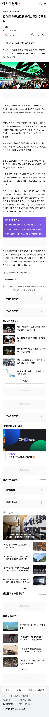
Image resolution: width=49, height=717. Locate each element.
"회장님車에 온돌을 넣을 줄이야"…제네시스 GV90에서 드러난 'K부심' (32, 650)
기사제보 (23, 700)
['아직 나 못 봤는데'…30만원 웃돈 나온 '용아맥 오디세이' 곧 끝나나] (39, 585)
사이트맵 (41, 690)
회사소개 (5, 696)
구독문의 (15, 700)
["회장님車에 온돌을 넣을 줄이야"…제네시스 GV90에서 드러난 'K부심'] (10, 654)
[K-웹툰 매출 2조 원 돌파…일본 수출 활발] (24, 75)
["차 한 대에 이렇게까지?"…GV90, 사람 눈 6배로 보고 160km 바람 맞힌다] (39, 573)
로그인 (8, 690)
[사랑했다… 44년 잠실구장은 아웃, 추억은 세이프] (10, 666)
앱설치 (19, 690)
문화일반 (16, 11)
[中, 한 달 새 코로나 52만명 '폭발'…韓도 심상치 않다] (9, 376)
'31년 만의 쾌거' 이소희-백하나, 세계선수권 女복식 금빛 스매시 (31, 328)
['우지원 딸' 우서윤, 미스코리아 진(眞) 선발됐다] (39, 550)
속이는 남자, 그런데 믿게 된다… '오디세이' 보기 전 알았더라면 (32, 638)
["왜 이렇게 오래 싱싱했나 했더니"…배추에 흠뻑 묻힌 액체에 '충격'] (39, 562)
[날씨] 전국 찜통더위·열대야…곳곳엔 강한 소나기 (31, 339)
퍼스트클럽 (6, 700)
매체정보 (27, 704)
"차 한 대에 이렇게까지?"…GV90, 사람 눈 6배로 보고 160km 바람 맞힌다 (24, 229)
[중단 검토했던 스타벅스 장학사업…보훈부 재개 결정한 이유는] (9, 354)
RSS (29, 700)
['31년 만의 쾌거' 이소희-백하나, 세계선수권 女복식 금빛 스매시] (9, 332)
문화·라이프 (7, 11)
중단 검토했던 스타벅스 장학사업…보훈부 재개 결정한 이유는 (31, 350)
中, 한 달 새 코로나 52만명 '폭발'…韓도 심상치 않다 (31, 372)
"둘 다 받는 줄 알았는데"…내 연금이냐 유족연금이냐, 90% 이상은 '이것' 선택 (24, 225)
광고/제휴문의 (15, 696)
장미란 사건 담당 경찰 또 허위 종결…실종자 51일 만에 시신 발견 (31, 361)
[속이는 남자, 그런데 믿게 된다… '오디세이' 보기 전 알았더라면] (10, 642)
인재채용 (25, 696)
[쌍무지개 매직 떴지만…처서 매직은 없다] (10, 631)
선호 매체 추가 (11, 35)
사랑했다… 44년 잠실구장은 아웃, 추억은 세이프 (32, 662)
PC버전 (30, 690)
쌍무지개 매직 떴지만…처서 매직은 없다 (32, 626)
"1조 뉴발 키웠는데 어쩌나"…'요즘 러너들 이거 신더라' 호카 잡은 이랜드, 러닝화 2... (24, 234)
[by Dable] (42, 594)
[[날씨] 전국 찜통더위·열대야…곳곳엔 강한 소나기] (9, 343)
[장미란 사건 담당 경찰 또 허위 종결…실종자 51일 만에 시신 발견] (9, 365)
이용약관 (19, 704)
